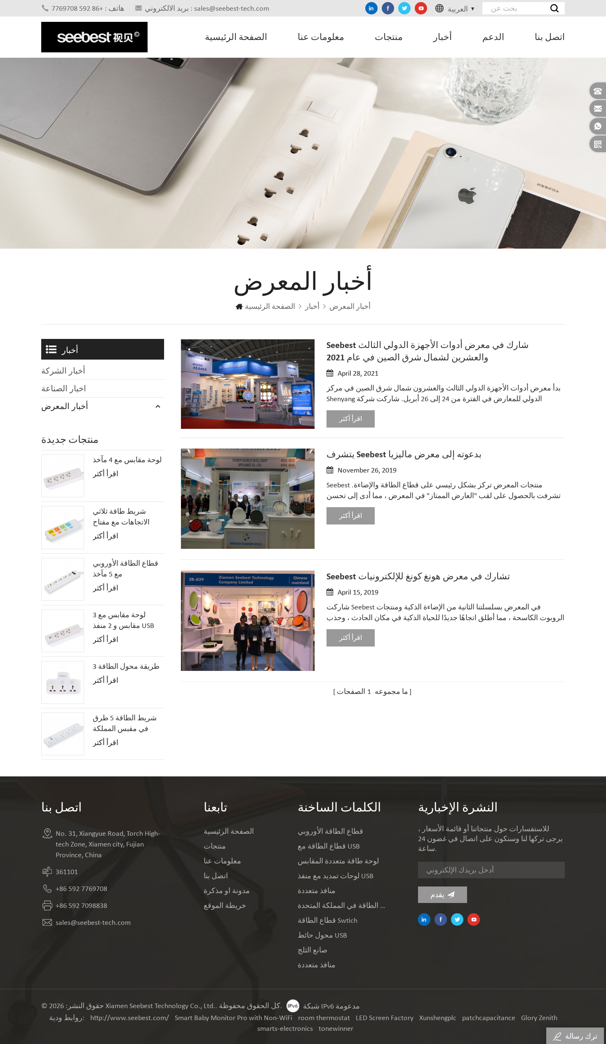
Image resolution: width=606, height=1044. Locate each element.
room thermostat (324, 1017)
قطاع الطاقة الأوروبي (330, 831)
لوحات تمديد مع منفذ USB (335, 875)
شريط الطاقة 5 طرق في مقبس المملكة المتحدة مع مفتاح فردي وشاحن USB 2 (127, 723)
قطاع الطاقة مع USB (329, 846)
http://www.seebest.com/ (129, 1017)
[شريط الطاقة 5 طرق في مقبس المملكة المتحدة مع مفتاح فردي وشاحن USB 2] (63, 734)
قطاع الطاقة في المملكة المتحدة (342, 905)
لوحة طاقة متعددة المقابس (338, 860)
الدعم (493, 36)
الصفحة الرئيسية (236, 36)
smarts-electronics (285, 1028)
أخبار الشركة (63, 371)
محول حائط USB (322, 935)
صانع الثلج (312, 950)
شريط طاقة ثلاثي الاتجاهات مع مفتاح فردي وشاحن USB (121, 517)
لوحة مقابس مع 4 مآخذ (127, 459)
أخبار (442, 36)
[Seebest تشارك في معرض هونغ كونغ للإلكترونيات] (248, 620)
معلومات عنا (321, 36)
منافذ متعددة (317, 890)
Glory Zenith (539, 1017)
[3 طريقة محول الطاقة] (63, 682)
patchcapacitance (488, 1017)
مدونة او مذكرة (227, 890)
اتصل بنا (550, 36)
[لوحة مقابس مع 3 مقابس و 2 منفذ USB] (63, 631)
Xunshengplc (437, 1017)
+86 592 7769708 (81, 888)
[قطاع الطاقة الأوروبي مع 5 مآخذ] (63, 579)
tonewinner (336, 1028)
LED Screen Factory (384, 1017)
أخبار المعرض (350, 306)
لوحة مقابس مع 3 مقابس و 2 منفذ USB (123, 620)
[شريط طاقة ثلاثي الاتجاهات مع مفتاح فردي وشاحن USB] (63, 527)
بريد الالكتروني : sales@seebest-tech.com (207, 8)
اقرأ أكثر (350, 419)
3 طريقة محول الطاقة (126, 666)
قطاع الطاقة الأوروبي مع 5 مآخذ (125, 568)
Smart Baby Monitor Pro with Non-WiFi (233, 1017)
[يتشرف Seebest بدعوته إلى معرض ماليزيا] (248, 498)
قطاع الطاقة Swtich (327, 920)
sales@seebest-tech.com (93, 922)
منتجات (389, 36)
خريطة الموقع (225, 905)
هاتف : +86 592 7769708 (88, 8)
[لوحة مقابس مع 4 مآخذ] (63, 476)
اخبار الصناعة (63, 388)
